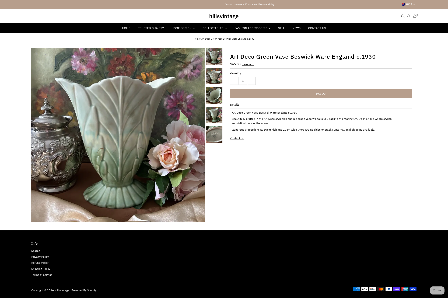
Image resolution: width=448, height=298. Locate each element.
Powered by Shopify (83, 290)
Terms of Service (41, 274)
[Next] (316, 4)
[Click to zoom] (199, 54)
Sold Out (321, 93)
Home (126, 28)
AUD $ (409, 4)
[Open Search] (402, 16)
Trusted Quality (151, 28)
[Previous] (132, 4)
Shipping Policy (40, 269)
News (296, 28)
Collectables (213, 28)
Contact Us (317, 28)
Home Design (182, 28)
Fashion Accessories (251, 28)
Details (234, 104)
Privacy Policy (40, 256)
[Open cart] (415, 16)
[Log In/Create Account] (408, 16)
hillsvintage (224, 16)
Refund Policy (39, 262)
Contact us (237, 138)
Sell (281, 28)
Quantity (235, 73)
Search (35, 250)
